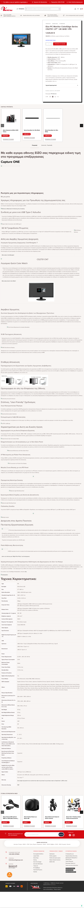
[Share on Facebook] (50, 96)
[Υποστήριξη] (6, 858)
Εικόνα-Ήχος (55, 23)
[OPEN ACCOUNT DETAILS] (75, 9)
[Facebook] (70, 835)
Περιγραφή (34, 145)
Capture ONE (10, 162)
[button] (26, 8)
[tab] (34, 145)
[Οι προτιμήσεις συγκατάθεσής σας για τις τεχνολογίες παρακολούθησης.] (81, 905)
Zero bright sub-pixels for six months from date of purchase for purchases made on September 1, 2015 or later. (42, 780)
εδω (26, 571)
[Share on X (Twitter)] (52, 96)
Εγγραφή (61, 834)
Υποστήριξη (11, 858)
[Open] (78, 9)
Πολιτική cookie (70, 870)
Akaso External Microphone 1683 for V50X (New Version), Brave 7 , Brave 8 (10, 818)
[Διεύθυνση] (6, 863)
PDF (18, 785)
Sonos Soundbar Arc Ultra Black (32, 130)
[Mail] (55, 96)
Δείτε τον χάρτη (12, 867)
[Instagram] (73, 835)
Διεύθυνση (11, 864)
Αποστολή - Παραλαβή (46, 145)
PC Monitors (62, 23)
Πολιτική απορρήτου (70, 868)
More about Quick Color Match (9, 281)
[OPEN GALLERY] (21, 39)
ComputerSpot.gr (52, 884)
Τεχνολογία (48, 23)
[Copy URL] (58, 96)
